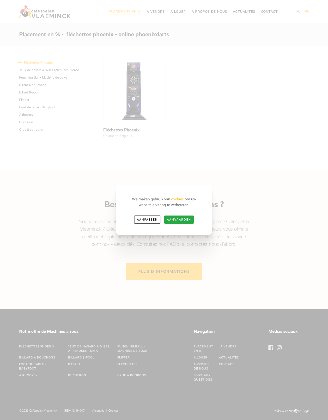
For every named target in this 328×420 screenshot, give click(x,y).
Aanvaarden (179, 219)
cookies (177, 199)
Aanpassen (147, 219)
